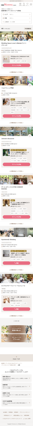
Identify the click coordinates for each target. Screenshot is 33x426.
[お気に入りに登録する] (30, 40)
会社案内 (5, 412)
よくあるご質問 (26, 418)
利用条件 (16, 412)
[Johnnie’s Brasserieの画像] (16, 131)
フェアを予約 (17, 65)
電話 (17, 263)
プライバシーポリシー (25, 412)
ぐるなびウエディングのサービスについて (12, 418)
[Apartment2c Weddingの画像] (16, 232)
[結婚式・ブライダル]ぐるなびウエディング (11, 363)
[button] (16, 61)
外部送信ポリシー (8, 415)
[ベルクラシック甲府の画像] (16, 80)
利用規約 (11, 412)
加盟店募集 (26, 415)
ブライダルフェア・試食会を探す (8, 365)
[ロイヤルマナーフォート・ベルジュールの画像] (16, 278)
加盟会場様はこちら (18, 415)
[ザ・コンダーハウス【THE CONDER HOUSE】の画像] (16, 179)
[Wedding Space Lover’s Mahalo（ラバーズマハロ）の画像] (16, 36)
